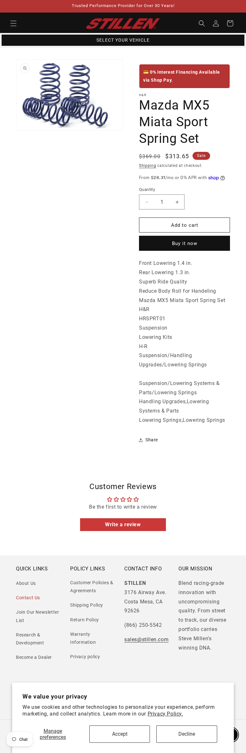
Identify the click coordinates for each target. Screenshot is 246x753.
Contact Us (28, 597)
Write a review (123, 524)
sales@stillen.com (146, 639)
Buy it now (184, 243)
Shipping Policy (86, 605)
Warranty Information (83, 638)
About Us (26, 583)
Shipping (147, 165)
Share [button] (151, 439)
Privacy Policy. (165, 714)
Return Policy (84, 619)
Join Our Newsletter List (37, 616)
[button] (13, 23)
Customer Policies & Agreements (91, 586)
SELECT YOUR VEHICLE (123, 40)
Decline (186, 734)
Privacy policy (85, 656)
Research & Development (30, 638)
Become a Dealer (34, 657)
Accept (119, 734)
